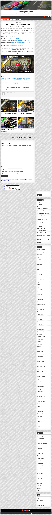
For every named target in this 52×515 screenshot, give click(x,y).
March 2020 (40, 371)
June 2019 (39, 381)
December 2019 (40, 374)
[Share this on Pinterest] (17, 87)
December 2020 (41, 359)
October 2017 (40, 404)
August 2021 (40, 339)
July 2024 (39, 259)
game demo (40, 461)
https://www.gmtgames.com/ (16, 45)
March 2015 (40, 428)
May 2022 (39, 321)
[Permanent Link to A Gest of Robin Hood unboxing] (9, 106)
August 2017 (40, 406)
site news (39, 483)
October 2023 (40, 279)
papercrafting (40, 478)
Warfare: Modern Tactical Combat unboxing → (23, 137)
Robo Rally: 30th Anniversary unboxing (42, 229)
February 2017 (40, 411)
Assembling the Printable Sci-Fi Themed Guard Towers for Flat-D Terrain (43, 234)
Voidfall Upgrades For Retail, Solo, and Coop (42, 207)
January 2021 (40, 356)
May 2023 (39, 291)
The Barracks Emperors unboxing (17, 24)
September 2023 (41, 282)
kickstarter (40, 473)
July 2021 (39, 341)
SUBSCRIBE (10, 48)
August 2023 (40, 284)
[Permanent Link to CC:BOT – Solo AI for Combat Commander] (9, 122)
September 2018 (41, 396)
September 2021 (41, 336)
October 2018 (40, 394)
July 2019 (39, 379)
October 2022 (40, 309)
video (20, 22)
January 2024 (40, 274)
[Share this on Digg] (24, 87)
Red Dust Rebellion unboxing (41, 225)
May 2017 (39, 409)
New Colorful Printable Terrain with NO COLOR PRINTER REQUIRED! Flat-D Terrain (43, 240)
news (38, 476)
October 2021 (40, 334)
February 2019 (40, 386)
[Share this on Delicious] (28, 87)
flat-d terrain (40, 453)
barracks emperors (11, 89)
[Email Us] (48, 17)
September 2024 (41, 254)
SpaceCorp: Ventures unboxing (26, 129)
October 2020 (40, 364)
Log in (38, 498)
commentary (40, 446)
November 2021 (41, 331)
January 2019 (40, 389)
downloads (39, 451)
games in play (40, 466)
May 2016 (39, 416)
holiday (39, 468)
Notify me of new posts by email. (10, 173)
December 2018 (40, 391)
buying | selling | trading (43, 443)
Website (3, 169)
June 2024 (39, 262)
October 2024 (40, 252)
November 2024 (41, 249)
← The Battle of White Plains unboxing (10, 136)
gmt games (19, 89)
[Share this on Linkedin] (26, 87)
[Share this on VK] (21, 87)
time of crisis (25, 89)
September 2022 (41, 311)
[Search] (50, 17)
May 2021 (39, 346)
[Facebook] (45, 17)
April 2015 (39, 426)
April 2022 (39, 324)
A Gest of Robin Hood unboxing (8, 113)
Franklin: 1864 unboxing (43, 210)
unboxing (17, 22)
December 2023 (41, 277)
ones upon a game (26, 12)
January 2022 (40, 326)
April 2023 (39, 294)
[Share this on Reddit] (19, 87)
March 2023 (40, 296)
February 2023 (40, 299)
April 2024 (39, 267)
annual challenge (41, 438)
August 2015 (40, 421)
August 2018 (40, 399)
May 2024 (39, 264)
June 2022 (39, 319)
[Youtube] (27, 510)
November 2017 (41, 401)
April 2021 (39, 349)
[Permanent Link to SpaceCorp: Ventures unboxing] (26, 122)
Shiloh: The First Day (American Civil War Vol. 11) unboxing (43, 221)
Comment (4, 149)
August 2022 (40, 314)
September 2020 (41, 366)
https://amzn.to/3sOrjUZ (13, 38)
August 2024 (40, 257)
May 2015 (39, 423)
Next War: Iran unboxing (16, 19)
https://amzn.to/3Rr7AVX (22, 40)
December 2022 (41, 304)
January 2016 (40, 418)
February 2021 (40, 354)
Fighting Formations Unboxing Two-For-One (17, 79)
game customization (42, 458)
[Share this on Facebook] (13, 87)
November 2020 (41, 361)
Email (3, 166)
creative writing (41, 448)
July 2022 (39, 316)
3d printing (40, 436)
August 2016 (40, 414)
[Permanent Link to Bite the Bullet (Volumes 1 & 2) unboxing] (26, 106)
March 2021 (40, 351)
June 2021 (39, 344)
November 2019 (41, 376)
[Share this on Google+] (15, 87)
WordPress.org (40, 505)
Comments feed (41, 503)
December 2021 (40, 329)
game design (40, 463)
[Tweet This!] (11, 87)
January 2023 (40, 301)
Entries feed (40, 500)
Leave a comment (22, 26)
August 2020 (40, 369)
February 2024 (40, 272)
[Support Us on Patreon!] (44, 17)
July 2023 (39, 287)
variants (39, 488)
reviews (39, 480)
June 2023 (39, 289)
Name (3, 164)
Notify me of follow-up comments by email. (12, 171)
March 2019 (40, 384)
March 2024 (40, 269)
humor (39, 471)
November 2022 (41, 306)
